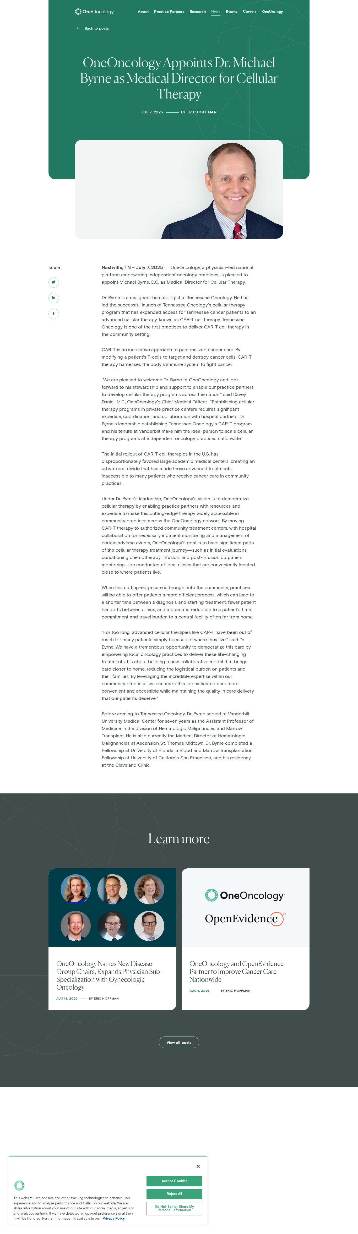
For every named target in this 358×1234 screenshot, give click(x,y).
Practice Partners (169, 12)
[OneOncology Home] (95, 11)
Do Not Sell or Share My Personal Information (174, 1208)
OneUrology (272, 12)
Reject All (174, 1194)
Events (231, 12)
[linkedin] (53, 298)
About (143, 12)
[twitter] (54, 282)
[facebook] (54, 313)
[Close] (198, 1166)
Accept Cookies (174, 1181)
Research (198, 12)
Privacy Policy (113, 1218)
